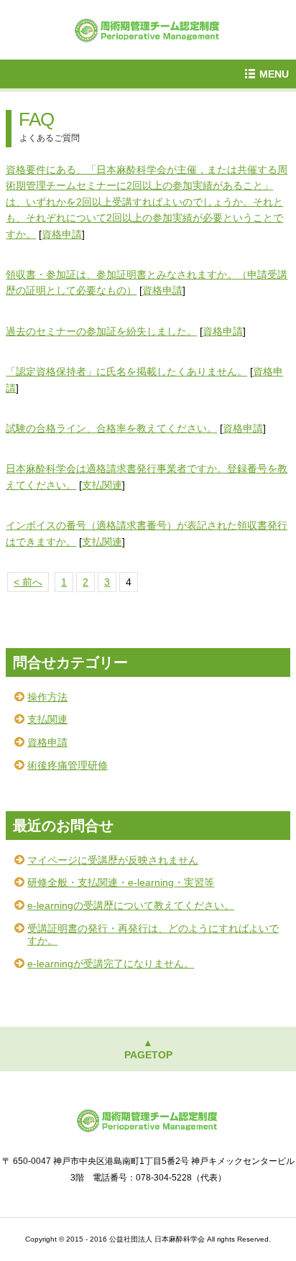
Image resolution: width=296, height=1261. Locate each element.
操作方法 (47, 697)
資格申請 (62, 234)
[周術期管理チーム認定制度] (147, 28)
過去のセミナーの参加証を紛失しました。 (101, 331)
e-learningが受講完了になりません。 (110, 963)
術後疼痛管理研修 (67, 765)
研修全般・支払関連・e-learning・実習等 (120, 882)
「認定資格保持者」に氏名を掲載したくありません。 (126, 371)
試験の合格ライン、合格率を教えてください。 (111, 428)
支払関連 (102, 485)
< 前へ (28, 582)
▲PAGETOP (148, 1049)
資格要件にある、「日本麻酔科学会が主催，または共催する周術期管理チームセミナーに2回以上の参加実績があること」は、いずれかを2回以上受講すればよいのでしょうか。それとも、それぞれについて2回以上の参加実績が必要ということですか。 (146, 202)
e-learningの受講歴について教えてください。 (130, 905)
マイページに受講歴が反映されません (112, 860)
